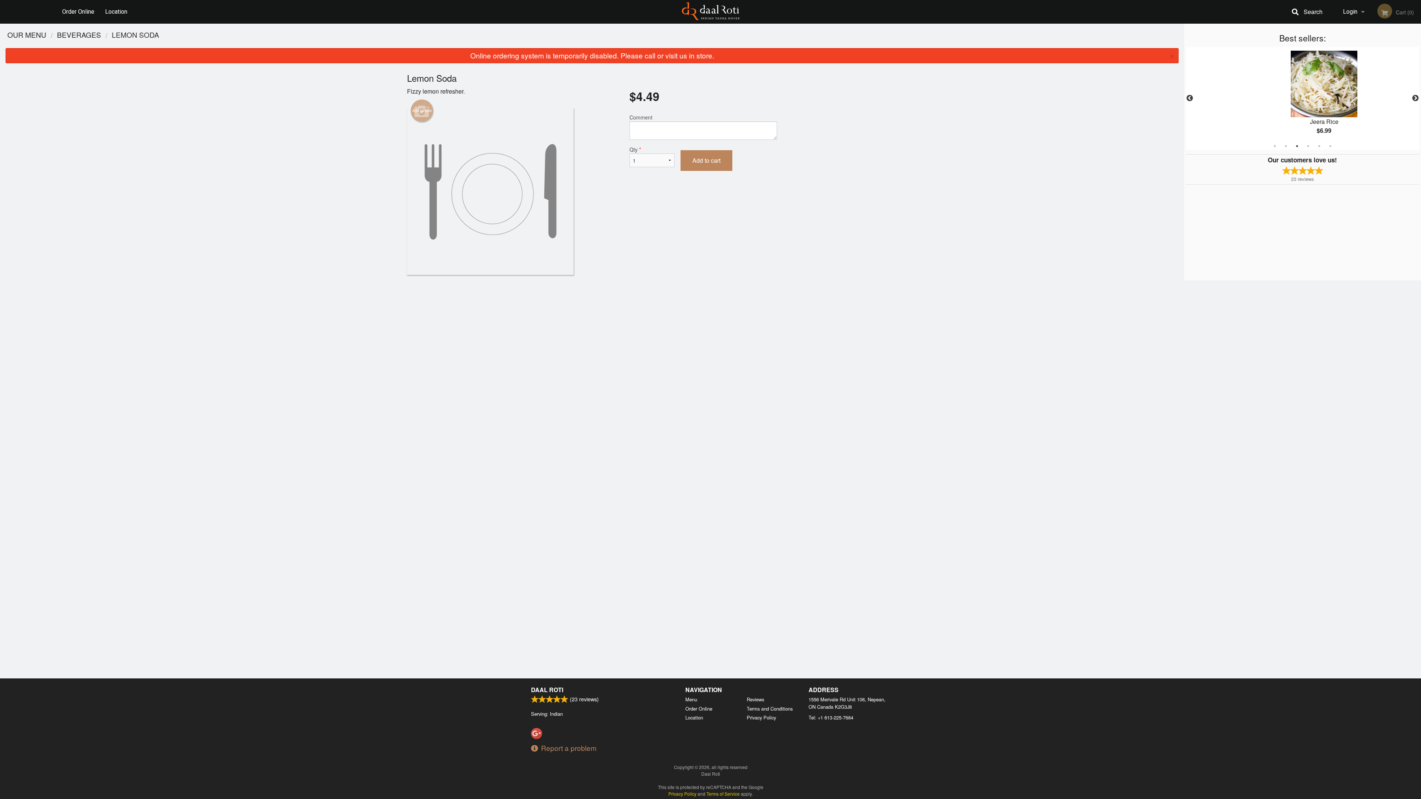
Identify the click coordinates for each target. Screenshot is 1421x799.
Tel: (831, 717)
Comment (640, 117)
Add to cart (706, 160)
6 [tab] (1330, 146)
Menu (691, 699)
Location (116, 11)
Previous (1189, 98)
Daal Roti (547, 689)
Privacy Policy (761, 717)
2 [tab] (1286, 146)
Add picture (422, 110)
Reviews (755, 699)
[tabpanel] (1302, 98)
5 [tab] (1319, 146)
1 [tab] (1275, 146)
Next (1415, 98)
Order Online (78, 11)
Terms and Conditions (770, 708)
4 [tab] (1308, 146)
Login (1350, 11)
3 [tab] (1297, 146)
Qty (635, 149)
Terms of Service (723, 793)
